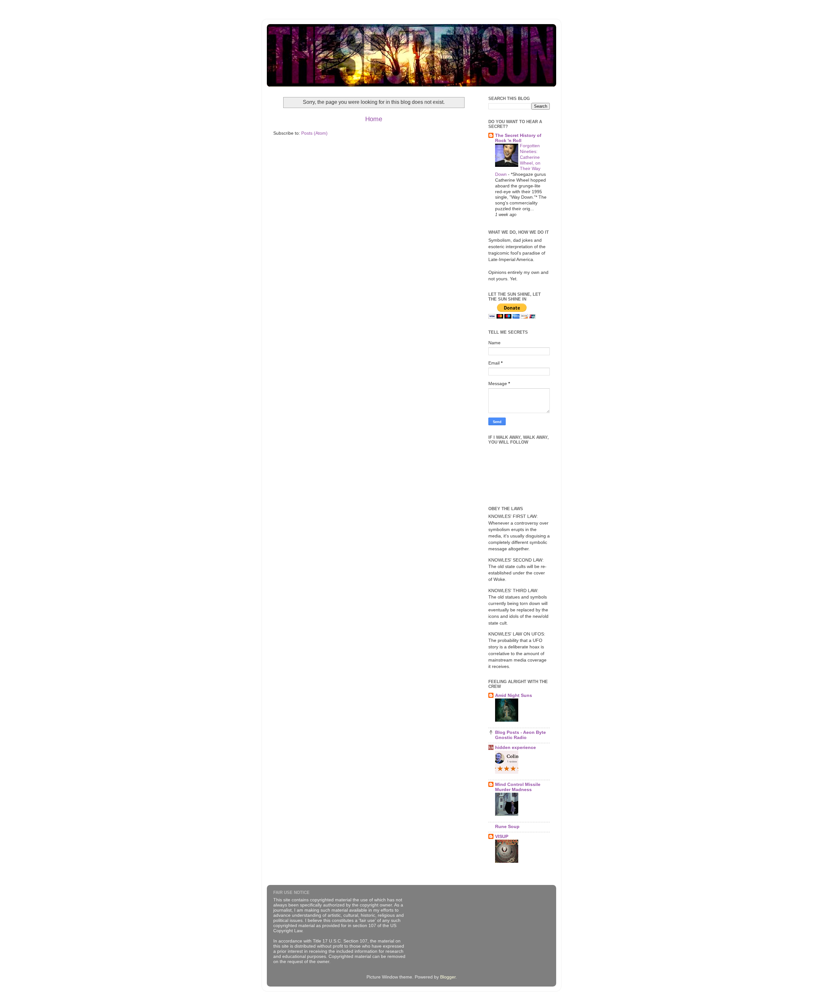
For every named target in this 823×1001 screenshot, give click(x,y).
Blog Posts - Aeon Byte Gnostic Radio (520, 735)
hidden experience (515, 747)
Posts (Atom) (314, 133)
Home (373, 118)
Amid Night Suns (513, 695)
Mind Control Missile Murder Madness (517, 787)
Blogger (448, 976)
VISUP (501, 836)
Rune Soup (507, 826)
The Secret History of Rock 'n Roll (518, 138)
